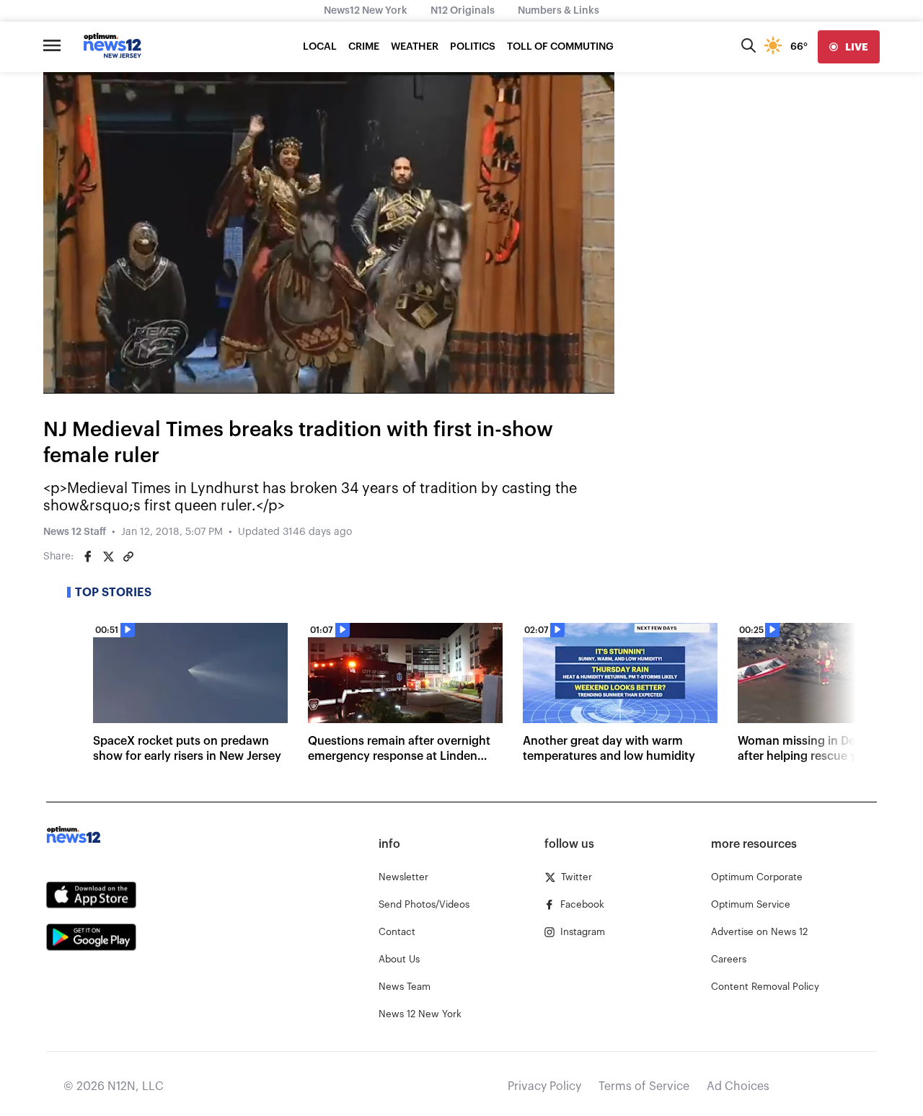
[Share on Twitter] (108, 556)
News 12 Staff (74, 532)
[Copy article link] (128, 556)
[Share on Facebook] (88, 556)
